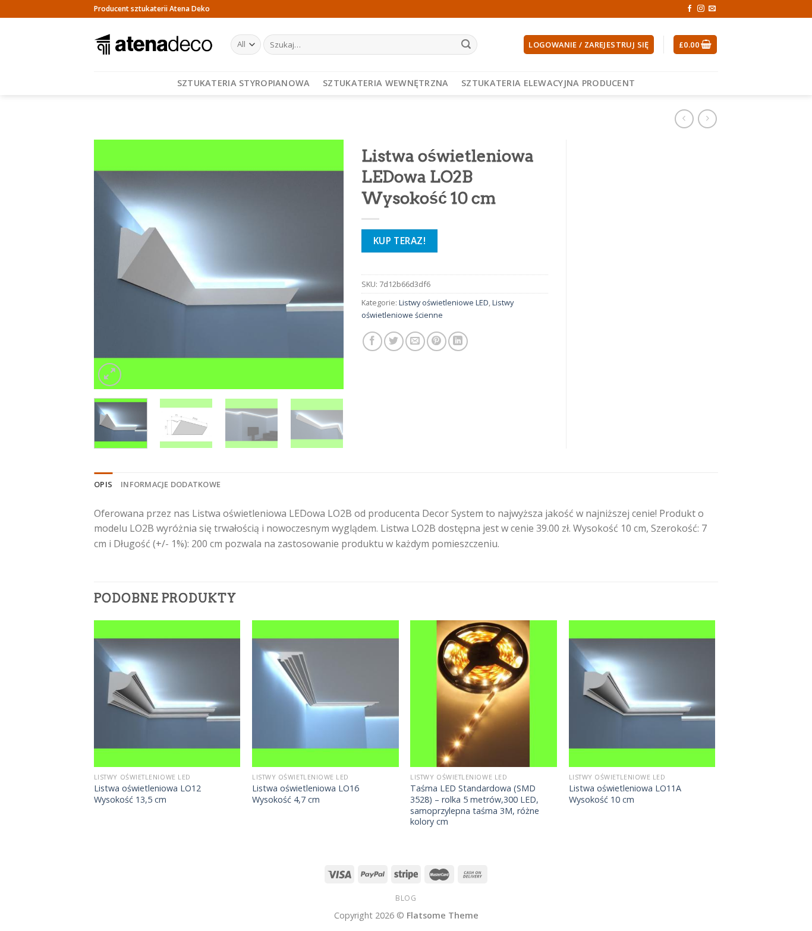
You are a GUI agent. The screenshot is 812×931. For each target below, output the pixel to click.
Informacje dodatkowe (171, 484)
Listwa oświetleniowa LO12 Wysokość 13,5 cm (147, 794)
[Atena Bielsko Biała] (153, 44)
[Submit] (466, 44)
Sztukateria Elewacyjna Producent (548, 83)
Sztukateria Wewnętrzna (385, 83)
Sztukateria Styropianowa (243, 83)
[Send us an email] (712, 9)
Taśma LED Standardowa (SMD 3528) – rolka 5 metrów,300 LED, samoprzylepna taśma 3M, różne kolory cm (474, 805)
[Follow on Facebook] (689, 9)
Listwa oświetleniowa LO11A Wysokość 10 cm (625, 794)
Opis (103, 484)
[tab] (103, 484)
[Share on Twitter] (394, 341)
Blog (405, 898)
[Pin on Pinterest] (436, 341)
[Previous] (114, 264)
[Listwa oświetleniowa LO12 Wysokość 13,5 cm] (167, 693)
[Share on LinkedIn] (458, 341)
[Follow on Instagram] (700, 9)
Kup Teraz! (399, 240)
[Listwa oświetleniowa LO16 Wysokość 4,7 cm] (325, 693)
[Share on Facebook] (372, 341)
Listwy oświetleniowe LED (444, 302)
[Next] (323, 264)
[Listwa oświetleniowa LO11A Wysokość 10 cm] (642, 693)
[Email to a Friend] (415, 341)
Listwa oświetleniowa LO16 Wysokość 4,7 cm (305, 794)
